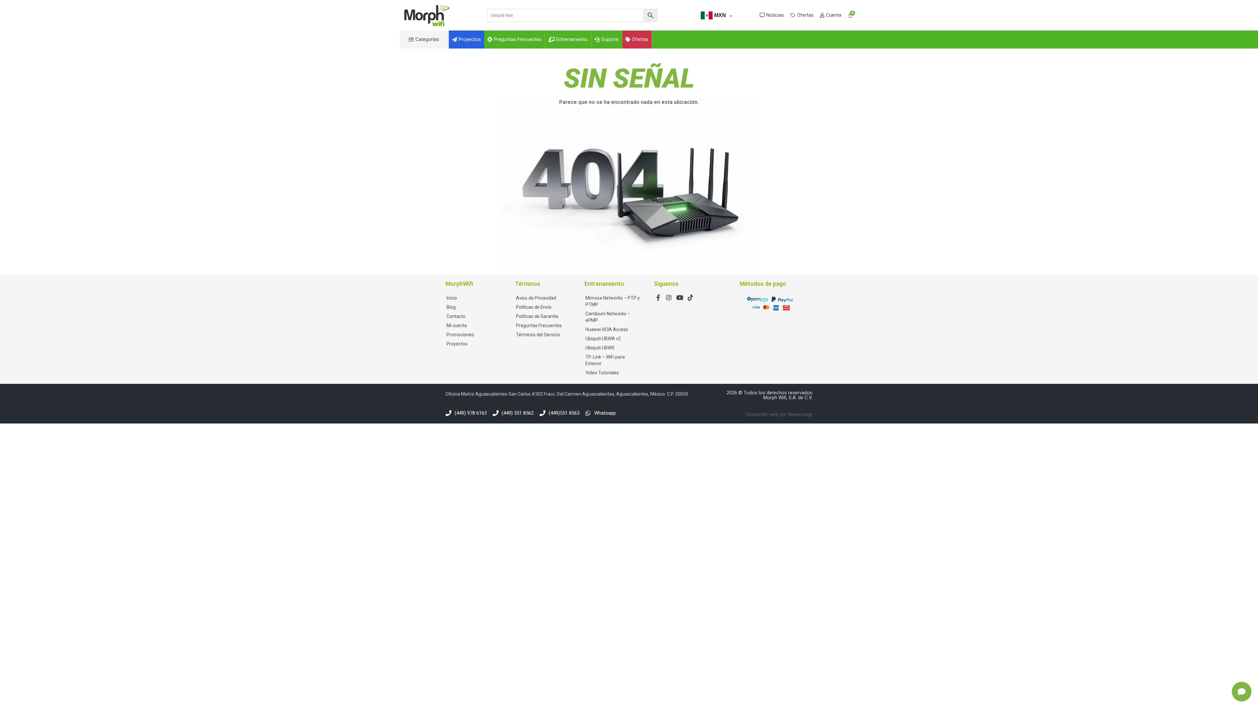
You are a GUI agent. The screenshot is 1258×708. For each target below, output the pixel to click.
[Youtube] (680, 297)
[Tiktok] (690, 297)
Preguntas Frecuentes (539, 325)
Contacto (456, 316)
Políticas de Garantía (537, 316)
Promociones (460, 334)
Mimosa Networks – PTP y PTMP (612, 301)
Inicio (452, 298)
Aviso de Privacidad (536, 298)
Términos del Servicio (538, 334)
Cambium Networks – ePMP (607, 317)
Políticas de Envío (534, 307)
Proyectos (457, 343)
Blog (451, 307)
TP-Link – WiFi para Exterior (605, 360)
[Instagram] (669, 297)
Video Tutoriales (602, 372)
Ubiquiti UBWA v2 (603, 338)
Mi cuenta (457, 325)
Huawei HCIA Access (606, 329)
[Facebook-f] (658, 297)
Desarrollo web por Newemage (779, 414)
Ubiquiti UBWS (600, 347)
